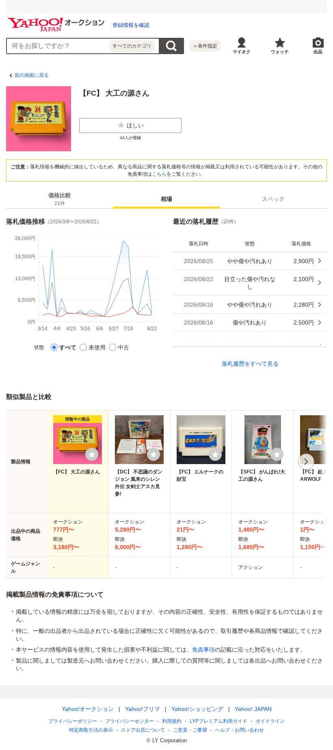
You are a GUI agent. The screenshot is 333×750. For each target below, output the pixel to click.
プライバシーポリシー (72, 721)
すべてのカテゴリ (131, 46)
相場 (166, 199)
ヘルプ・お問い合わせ (239, 730)
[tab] (59, 199)
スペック (273, 199)
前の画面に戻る (32, 75)
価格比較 (59, 199)
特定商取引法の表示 (91, 730)
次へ (306, 461)
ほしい (135, 125)
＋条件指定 (205, 46)
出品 (318, 51)
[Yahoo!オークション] (57, 20)
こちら (159, 174)
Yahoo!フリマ (142, 709)
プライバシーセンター (129, 721)
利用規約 (172, 721)
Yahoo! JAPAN (253, 709)
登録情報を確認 (130, 25)
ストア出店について (143, 730)
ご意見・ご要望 (190, 730)
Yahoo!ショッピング (197, 709)
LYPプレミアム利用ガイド (218, 721)
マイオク (242, 51)
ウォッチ (280, 51)
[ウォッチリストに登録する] (91, 454)
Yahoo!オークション (88, 709)
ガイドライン (270, 721)
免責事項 (203, 649)
